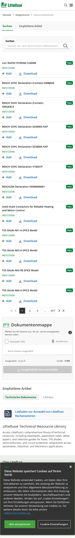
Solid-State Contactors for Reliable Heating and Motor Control (28, 208)
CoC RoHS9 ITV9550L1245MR (19, 63)
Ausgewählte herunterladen (39, 369)
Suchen (10, 41)
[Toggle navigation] (71, 4)
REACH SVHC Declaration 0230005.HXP (25, 146)
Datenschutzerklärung (17, 513)
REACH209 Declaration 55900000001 (23, 186)
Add (9, 73)
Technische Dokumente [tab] (20, 397)
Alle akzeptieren (19, 524)
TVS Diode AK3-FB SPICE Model (20, 270)
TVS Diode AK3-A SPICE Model (19, 250)
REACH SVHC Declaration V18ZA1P (22, 166)
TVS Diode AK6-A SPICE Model (19, 290)
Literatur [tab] (48, 397)
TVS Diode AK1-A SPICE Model (19, 230)
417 (53, 310)
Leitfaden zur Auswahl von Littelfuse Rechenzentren (39, 414)
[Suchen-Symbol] (66, 44)
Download (30, 73)
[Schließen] (70, 467)
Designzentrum (22, 15)
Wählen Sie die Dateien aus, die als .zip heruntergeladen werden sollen (32, 333)
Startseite (7, 15)
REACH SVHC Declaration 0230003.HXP (25, 126)
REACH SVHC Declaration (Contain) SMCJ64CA (22, 104)
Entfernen (62, 341)
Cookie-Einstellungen (54, 524)
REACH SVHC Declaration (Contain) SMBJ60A (28, 83)
